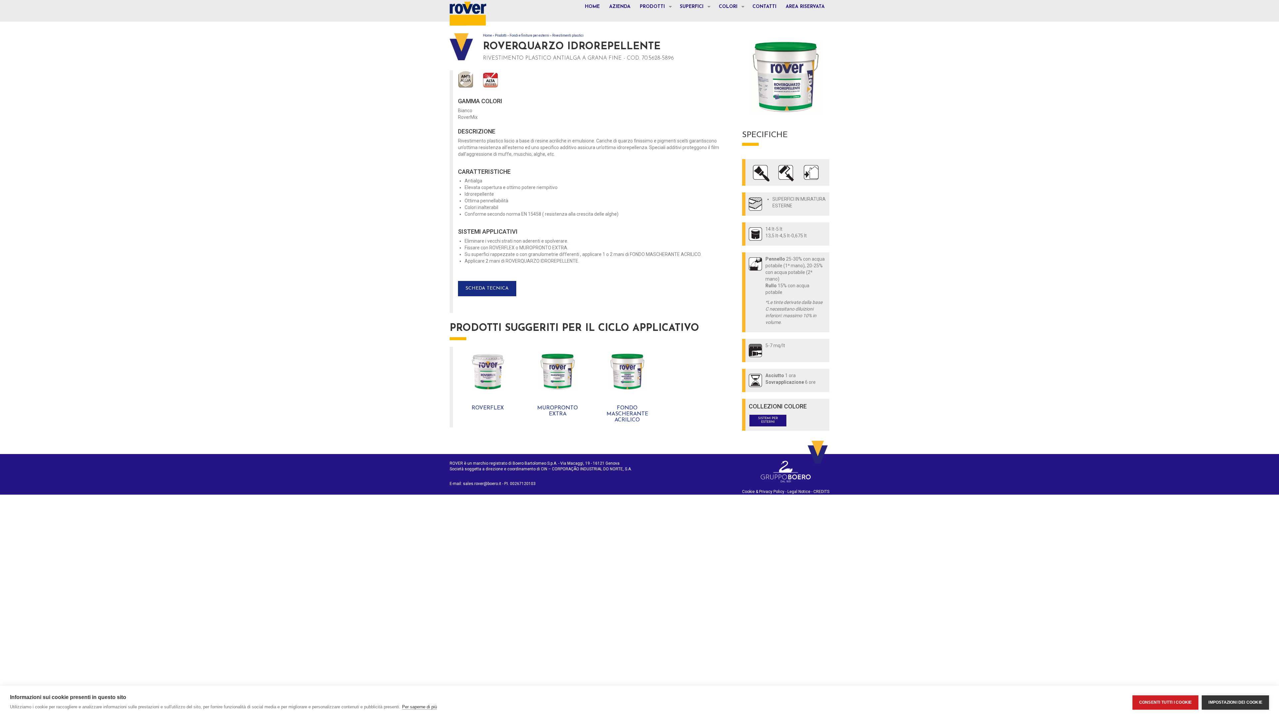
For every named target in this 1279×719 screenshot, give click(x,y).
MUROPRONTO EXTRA (557, 411)
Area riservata (805, 6)
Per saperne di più (419, 706)
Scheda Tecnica (487, 288)
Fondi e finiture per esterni (529, 35)
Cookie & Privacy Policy (763, 491)
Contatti (764, 6)
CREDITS (821, 491)
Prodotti (650, 7)
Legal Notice (798, 491)
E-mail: (456, 483)
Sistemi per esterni (768, 420)
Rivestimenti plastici (568, 35)
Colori (725, 7)
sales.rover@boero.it (482, 483)
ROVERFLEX (488, 408)
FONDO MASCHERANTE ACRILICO (627, 413)
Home (592, 6)
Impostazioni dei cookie (1235, 702)
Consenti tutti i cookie (1165, 702)
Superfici (689, 7)
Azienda (620, 6)
